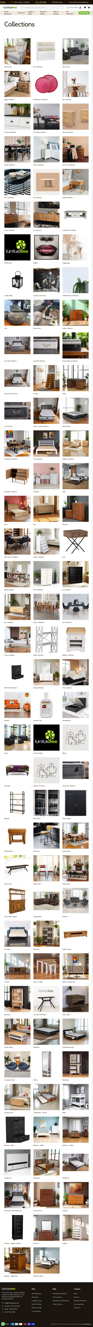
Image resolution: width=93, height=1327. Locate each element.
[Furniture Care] (46, 705)
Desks (64, 394)
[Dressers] (46, 1228)
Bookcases (7, 1014)
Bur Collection (37, 197)
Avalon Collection (67, 197)
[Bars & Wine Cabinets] (17, 901)
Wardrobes (65, 1080)
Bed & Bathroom (7, 13)
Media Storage (66, 949)
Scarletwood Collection (69, 230)
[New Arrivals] (75, 51)
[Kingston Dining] (17, 574)
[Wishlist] (85, 8)
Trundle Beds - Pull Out (40, 1112)
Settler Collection (67, 328)
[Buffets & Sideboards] (75, 966)
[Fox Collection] (75, 574)
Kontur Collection (9, 165)
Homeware (21, 13)
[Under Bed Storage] (75, 1032)
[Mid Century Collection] (17, 541)
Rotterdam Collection (10, 492)
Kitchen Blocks (8, 851)
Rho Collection (66, 99)
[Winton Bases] (75, 411)
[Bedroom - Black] (17, 1130)
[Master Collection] (46, 541)
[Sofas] (17, 738)
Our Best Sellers (38, 753)
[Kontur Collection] (17, 149)
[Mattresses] (75, 1162)
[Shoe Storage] (75, 803)
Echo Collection (67, 622)
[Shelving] (17, 803)
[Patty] (75, 476)
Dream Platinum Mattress (70, 361)
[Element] (17, 705)
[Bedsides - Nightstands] (17, 1260)
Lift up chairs (8, 67)
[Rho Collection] (75, 84)
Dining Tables (66, 851)
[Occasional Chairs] (17, 1064)
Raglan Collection (9, 99)
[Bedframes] (46, 1162)
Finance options (57, 1297)
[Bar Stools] (46, 836)
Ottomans (7, 786)
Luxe (63, 557)
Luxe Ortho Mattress (10, 361)
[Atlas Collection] (75, 672)
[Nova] (17, 509)
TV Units (6, 982)
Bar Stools (36, 851)
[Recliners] (75, 901)
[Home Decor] (46, 313)
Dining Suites (66, 884)
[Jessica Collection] (46, 149)
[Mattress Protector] (46, 770)
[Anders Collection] (17, 215)
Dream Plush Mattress (11, 394)
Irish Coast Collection (68, 165)
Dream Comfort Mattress (41, 426)
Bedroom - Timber (67, 1145)
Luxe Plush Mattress (39, 361)
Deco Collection (9, 197)
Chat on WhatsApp (22, 2)
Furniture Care (37, 720)
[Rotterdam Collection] (17, 476)
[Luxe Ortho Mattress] (17, 345)
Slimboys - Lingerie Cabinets (12, 1243)
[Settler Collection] (75, 313)
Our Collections (69, 13)
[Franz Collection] (46, 574)
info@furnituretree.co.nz (12, 1303)
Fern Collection (37, 67)
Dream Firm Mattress (68, 786)
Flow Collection (8, 622)
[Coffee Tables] (17, 1032)
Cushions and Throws (39, 295)
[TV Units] (17, 966)
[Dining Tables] (75, 836)
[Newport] (75, 509)
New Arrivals (66, 67)
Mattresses (65, 1178)
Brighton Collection (68, 655)
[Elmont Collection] (46, 607)
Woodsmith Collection (11, 459)
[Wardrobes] (75, 1064)
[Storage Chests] (17, 1097)
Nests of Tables (38, 982)
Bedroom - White (38, 1145)
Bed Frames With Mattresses (13, 1211)
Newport (65, 524)
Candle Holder (8, 295)
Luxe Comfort (8, 426)
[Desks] (75, 378)
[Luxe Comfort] (17, 411)
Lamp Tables (66, 1014)
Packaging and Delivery (60, 1293)
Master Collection (38, 557)
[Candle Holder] (17, 280)
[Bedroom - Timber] (75, 1130)
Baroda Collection (38, 688)
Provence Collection (10, 132)
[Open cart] (89, 7)
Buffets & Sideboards (68, 982)
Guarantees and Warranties (61, 1300)
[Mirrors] (46, 1064)
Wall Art (35, 263)
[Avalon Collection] (75, 182)
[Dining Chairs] (46, 868)
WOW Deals (85, 13)
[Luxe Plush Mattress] (46, 345)
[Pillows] (75, 738)
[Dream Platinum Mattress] (75, 345)
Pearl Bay (36, 492)
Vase (5, 328)
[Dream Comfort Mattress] (46, 411)
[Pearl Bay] (46, 476)
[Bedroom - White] (46, 1130)
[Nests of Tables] (46, 966)
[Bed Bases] (46, 1032)
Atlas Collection (67, 688)
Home (75, 1293)
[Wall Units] (46, 934)
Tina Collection (37, 459)
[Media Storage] (75, 934)
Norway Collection (67, 132)
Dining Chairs (37, 884)
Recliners (65, 916)
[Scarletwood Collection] (75, 215)
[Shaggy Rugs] (75, 247)
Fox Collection (66, 590)
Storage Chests (9, 1112)
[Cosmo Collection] (17, 639)
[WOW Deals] (17, 247)
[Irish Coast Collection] (75, 149)
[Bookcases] (17, 999)
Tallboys (64, 1243)
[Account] (80, 7)
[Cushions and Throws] (46, 280)
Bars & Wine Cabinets (10, 916)
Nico (34, 524)
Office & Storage (55, 13)
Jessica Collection (38, 165)
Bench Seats (8, 884)
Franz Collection (38, 590)
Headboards (7, 1178)
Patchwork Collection (39, 132)
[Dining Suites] (75, 868)
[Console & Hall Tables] (46, 999)
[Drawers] (46, 378)
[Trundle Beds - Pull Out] (46, 1097)
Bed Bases (36, 1047)
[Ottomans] (17, 770)
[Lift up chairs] (17, 51)
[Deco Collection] (17, 182)
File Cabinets (37, 818)
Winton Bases (66, 426)
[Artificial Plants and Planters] (75, 280)
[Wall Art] (46, 247)
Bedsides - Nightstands (11, 1276)
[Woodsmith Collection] (17, 443)
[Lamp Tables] (75, 999)
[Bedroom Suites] (46, 1260)
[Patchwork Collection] (46, 117)
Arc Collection (37, 230)
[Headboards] (17, 1162)
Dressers (36, 1243)
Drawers (35, 394)
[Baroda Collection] (46, 672)
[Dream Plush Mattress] (17, 378)
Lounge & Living (31, 13)
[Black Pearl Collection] (17, 672)
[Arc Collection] (46, 215)
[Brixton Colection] (46, 639)
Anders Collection (9, 230)
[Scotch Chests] (46, 1195)
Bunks (64, 1112)
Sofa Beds (7, 949)
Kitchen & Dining (43, 13)
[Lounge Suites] (46, 901)
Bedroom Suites (38, 1276)
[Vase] (17, 313)
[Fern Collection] (46, 51)
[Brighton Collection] (75, 639)
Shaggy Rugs (66, 263)
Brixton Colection (38, 655)
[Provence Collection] (17, 117)
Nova (5, 524)
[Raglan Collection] (17, 84)
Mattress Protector (39, 786)
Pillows (64, 753)
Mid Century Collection (11, 557)
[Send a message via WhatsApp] (3, 1324)
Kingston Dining (9, 590)
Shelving (6, 818)
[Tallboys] (75, 1228)
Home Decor (37, 328)
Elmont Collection (38, 622)
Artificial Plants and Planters (70, 295)
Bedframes (36, 1178)
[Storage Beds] (75, 705)
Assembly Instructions (80, 1300)
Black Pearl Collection (10, 688)
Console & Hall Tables (39, 1014)
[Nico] (46, 509)
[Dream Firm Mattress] (75, 770)
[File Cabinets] (46, 803)
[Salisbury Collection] (75, 443)
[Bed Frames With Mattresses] (17, 1195)
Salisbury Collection (68, 459)
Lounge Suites (37, 916)
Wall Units (36, 949)
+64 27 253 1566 (73, 7)
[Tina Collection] (46, 443)
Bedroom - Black (9, 1145)
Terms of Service (58, 1304)
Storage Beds (66, 720)
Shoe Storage (66, 818)
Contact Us (77, 1307)
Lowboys (65, 1211)
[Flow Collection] (17, 607)
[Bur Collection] (46, 182)
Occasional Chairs (9, 1080)
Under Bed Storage (68, 1047)
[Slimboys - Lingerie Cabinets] (17, 1228)
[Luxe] (75, 541)
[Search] (22, 7)
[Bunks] (75, 1097)
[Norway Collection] (75, 117)
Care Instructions (79, 1304)
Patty (64, 492)
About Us (76, 1297)
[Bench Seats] (17, 868)
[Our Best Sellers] (46, 738)
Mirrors (35, 1080)
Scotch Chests (37, 1211)
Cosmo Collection (9, 655)
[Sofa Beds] (17, 934)
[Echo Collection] (75, 607)
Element (6, 720)
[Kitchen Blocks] (17, 836)
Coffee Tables (8, 1047)
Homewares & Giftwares (40, 99)
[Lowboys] (75, 1195)
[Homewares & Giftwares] (46, 84)
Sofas (6, 753)
